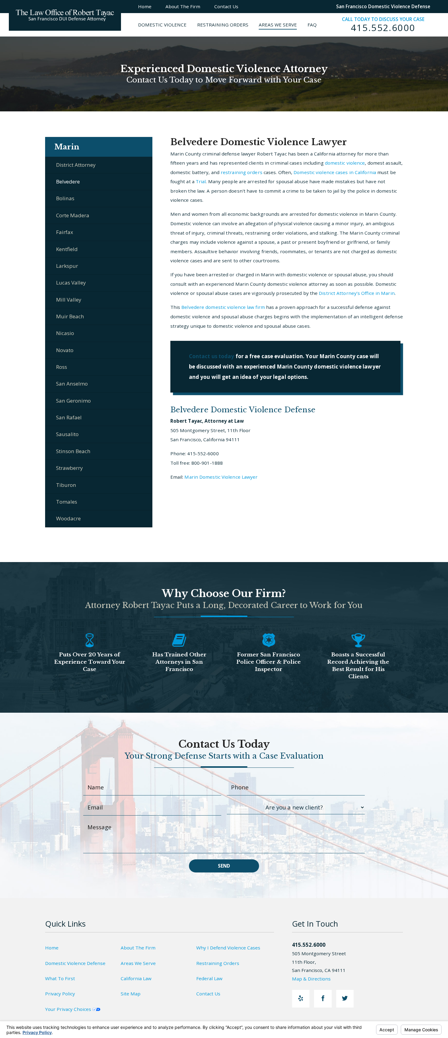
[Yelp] (300, 998)
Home (52, 948)
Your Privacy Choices (68, 1009)
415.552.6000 (383, 27)
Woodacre (68, 518)
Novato (64, 350)
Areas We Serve (138, 963)
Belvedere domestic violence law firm (223, 307)
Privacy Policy (60, 994)
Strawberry (69, 467)
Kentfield (67, 249)
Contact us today (211, 356)
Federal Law (209, 978)
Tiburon (66, 484)
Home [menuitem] (144, 6)
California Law (136, 978)
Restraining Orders (217, 963)
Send (224, 866)
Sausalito (67, 434)
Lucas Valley (71, 282)
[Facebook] (323, 998)
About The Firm (138, 948)
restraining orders (241, 172)
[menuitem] (167, 25)
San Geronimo (73, 400)
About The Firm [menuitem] (182, 6)
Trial (201, 181)
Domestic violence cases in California (334, 172)
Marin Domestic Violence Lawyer (221, 477)
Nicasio (65, 333)
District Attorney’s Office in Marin (357, 293)
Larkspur (67, 265)
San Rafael (69, 417)
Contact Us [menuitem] (226, 6)
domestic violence (345, 163)
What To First (60, 978)
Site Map (130, 994)
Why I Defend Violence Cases (228, 948)
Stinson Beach (73, 451)
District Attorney (76, 164)
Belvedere (68, 181)
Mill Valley (68, 299)
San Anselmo (72, 383)
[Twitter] (345, 998)
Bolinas (65, 198)
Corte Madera (72, 215)
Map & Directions (311, 979)
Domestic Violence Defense (75, 963)
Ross (61, 366)
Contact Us (208, 994)
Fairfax (64, 232)
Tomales (66, 501)
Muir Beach (70, 316)
